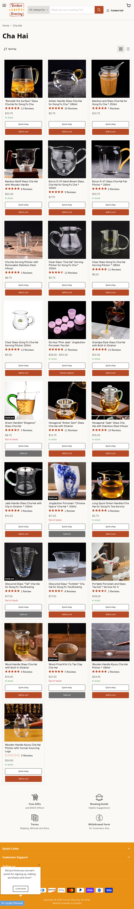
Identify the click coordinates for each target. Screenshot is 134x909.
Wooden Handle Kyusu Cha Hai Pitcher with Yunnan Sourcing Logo (23, 748)
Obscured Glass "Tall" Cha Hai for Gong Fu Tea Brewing (22, 585)
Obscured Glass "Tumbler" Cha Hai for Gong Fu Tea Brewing (66, 585)
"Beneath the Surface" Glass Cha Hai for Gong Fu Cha (21, 102)
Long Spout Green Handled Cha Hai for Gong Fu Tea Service (110, 505)
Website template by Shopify (67, 903)
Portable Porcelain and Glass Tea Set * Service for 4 (109, 585)
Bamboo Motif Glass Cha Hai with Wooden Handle (21, 183)
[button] (24, 903)
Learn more (20, 888)
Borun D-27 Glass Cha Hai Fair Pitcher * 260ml (109, 183)
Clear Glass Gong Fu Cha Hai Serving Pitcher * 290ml (108, 263)
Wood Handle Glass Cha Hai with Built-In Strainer (21, 666)
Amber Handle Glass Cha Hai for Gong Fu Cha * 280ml (65, 102)
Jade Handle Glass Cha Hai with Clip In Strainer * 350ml (23, 505)
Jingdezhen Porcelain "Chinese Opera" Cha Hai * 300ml (67, 505)
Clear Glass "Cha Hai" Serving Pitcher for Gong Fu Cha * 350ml (66, 265)
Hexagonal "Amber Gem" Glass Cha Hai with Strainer (66, 424)
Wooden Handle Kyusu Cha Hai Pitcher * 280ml (110, 666)
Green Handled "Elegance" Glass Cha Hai (20, 424)
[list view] (128, 49)
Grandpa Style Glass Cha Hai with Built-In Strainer (108, 344)
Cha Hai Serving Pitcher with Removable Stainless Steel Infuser (21, 265)
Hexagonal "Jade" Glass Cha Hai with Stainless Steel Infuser (110, 424)
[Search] (99, 10)
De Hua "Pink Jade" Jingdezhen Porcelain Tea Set (67, 344)
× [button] (39, 864)
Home (5, 25)
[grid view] (120, 49)
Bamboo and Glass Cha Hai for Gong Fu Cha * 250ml (109, 102)
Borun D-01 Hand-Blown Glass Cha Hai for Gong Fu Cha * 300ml (66, 184)
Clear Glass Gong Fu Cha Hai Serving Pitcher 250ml (21, 344)
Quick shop (23, 124)
